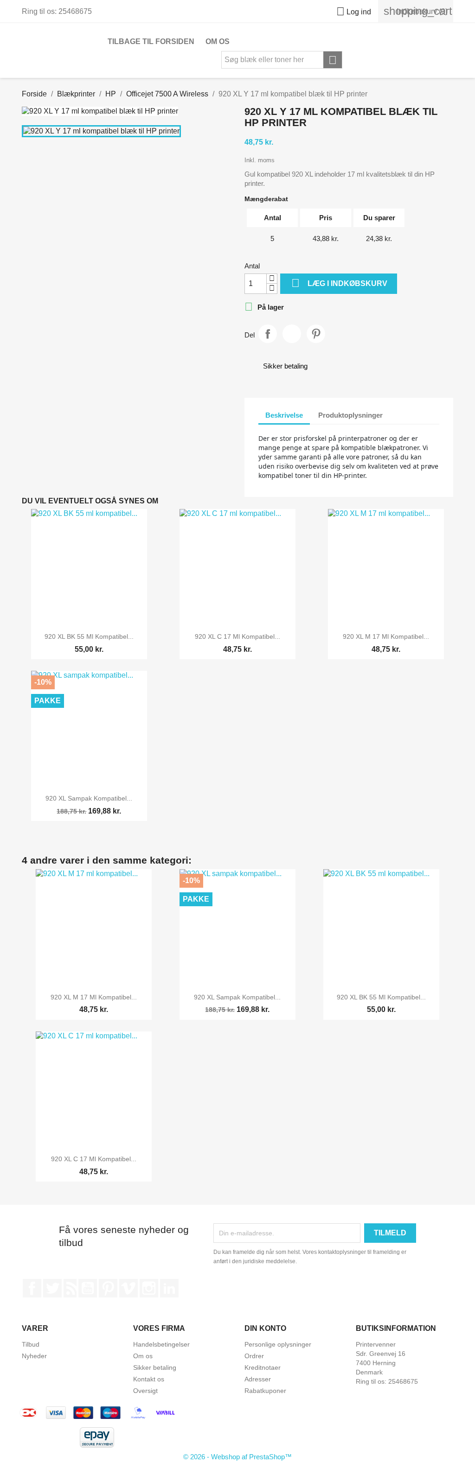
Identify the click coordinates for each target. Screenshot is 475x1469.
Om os (217, 41)
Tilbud (30, 1344)
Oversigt (145, 1390)
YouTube (87, 1288)
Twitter (52, 1288)
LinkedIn (169, 1288)
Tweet (291, 333)
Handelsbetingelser (161, 1344)
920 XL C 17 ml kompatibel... (237, 636)
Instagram (149, 1288)
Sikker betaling (154, 1367)
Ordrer (254, 1356)
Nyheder (34, 1356)
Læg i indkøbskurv (339, 283)
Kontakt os (148, 1379)
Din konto (265, 1328)
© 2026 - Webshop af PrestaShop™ (237, 1457)
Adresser (257, 1379)
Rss (70, 1288)
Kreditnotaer (262, 1367)
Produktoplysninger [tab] (350, 415)
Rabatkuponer (265, 1390)
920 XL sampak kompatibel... (88, 798)
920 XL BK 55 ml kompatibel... (89, 636)
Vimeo (128, 1288)
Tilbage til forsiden (151, 41)
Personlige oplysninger (277, 1344)
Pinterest (316, 333)
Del (267, 333)
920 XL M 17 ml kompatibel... (386, 636)
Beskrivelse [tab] (284, 415)
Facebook (32, 1288)
